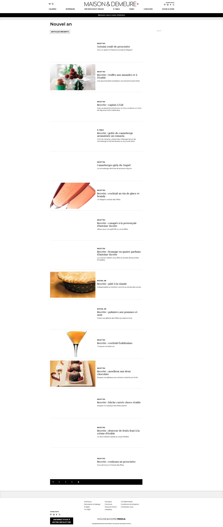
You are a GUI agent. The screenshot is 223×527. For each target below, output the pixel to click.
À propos (108, 502)
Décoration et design (94, 9)
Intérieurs (70, 9)
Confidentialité (126, 502)
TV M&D (87, 509)
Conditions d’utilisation (130, 504)
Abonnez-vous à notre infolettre (111, 15)
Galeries (52, 9)
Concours (148, 9)
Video (131, 9)
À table (116, 9)
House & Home (168, 9)
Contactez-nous (127, 507)
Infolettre (108, 509)
